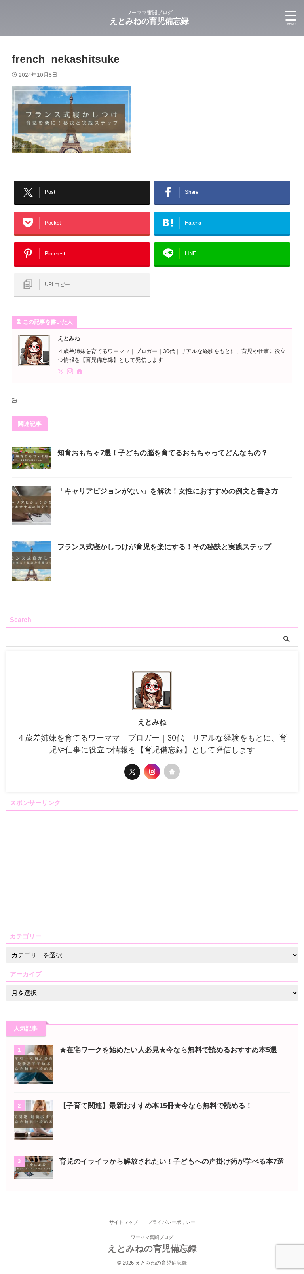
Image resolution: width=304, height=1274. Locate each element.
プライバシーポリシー (171, 1222)
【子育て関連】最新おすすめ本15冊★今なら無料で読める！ (156, 1106)
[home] (80, 372)
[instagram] (71, 372)
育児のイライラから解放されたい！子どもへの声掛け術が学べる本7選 (171, 1161)
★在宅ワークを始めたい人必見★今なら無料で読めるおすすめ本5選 (168, 1050)
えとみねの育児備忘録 (149, 21)
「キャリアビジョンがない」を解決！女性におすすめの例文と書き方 (167, 491)
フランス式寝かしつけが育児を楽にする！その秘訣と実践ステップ (164, 547)
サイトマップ (123, 1222)
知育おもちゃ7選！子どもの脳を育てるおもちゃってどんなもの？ (162, 453)
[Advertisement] (152, 869)
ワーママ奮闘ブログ (152, 1237)
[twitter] (61, 372)
